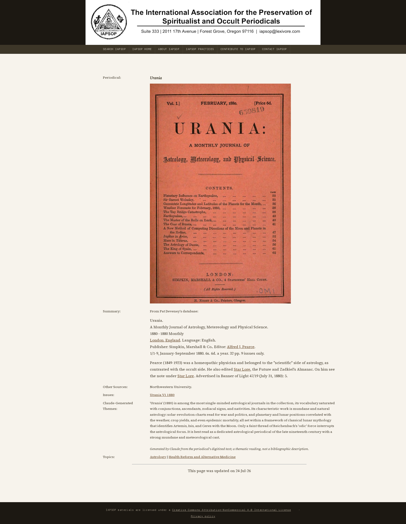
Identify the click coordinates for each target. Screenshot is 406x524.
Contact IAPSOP (274, 49)
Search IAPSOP (114, 49)
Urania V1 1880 (162, 394)
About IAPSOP (168, 49)
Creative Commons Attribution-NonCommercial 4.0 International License (231, 510)
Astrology (158, 456)
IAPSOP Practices (200, 49)
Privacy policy (203, 516)
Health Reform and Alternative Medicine (202, 456)
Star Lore (242, 369)
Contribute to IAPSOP (238, 49)
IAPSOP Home (142, 49)
